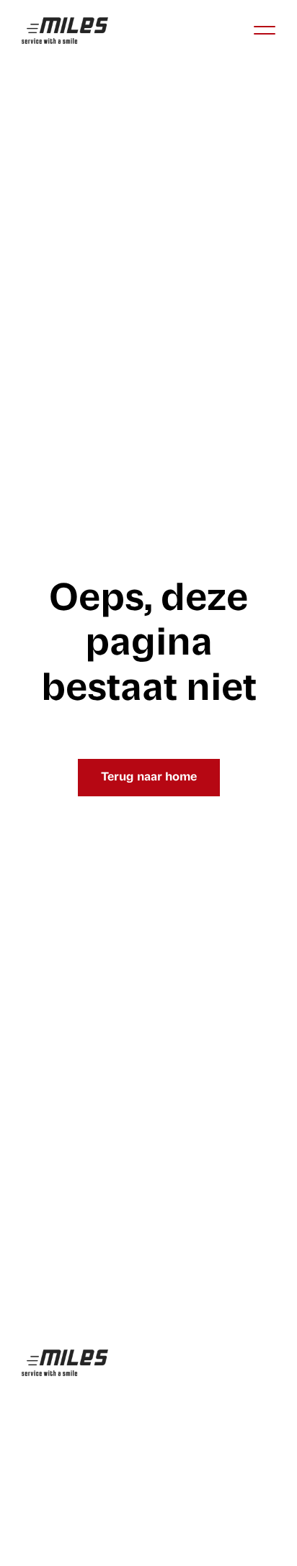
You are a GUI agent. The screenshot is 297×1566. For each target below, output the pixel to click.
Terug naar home (149, 777)
